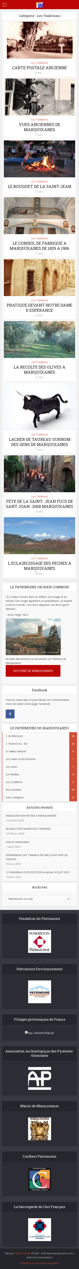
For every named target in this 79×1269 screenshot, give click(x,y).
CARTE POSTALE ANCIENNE (39, 67)
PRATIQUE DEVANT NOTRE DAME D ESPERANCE (39, 307)
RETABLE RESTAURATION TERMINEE (28, 828)
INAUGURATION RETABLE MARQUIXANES (31, 815)
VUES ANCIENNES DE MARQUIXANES (39, 127)
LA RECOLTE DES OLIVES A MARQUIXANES (39, 369)
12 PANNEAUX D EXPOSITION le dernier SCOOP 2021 (38, 872)
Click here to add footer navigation (39, 1263)
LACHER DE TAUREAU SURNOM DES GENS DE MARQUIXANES (39, 442)
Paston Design (22, 1253)
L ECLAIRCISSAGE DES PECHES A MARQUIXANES (39, 566)
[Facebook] (10, 714)
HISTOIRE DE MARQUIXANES (33, 671)
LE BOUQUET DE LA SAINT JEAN (39, 186)
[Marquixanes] (39, 4)
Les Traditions (39, 62)
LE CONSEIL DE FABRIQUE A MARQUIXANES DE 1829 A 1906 (39, 246)
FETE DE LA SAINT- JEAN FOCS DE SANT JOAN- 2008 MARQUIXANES (39, 504)
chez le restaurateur (17, 842)
